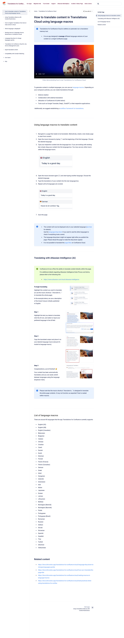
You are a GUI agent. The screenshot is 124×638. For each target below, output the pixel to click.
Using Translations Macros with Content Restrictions (13, 18)
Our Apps (29, 3)
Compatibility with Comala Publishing (14, 53)
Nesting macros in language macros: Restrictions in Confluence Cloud (14, 33)
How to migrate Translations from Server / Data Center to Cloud (16, 23)
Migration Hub (37, 3)
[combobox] (109, 3)
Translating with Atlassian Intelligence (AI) (109, 18)
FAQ (6, 61)
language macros (78, 87)
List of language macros (104, 21)
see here (89, 227)
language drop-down (55, 232)
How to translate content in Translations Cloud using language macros (15, 12)
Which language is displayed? (12, 28)
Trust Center (46, 3)
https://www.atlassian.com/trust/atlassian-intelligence (61, 279)
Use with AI (88, 11)
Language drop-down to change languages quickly (13, 39)
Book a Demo (88, 3)
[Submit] (98, 3)
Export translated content (11, 49)
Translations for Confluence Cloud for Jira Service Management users (16, 45)
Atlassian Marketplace (63, 3)
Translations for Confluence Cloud (16, 4)
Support (53, 3)
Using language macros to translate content (109, 15)
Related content (102, 24)
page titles (68, 243)
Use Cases (8, 57)
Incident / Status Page (77, 3)
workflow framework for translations (71, 108)
